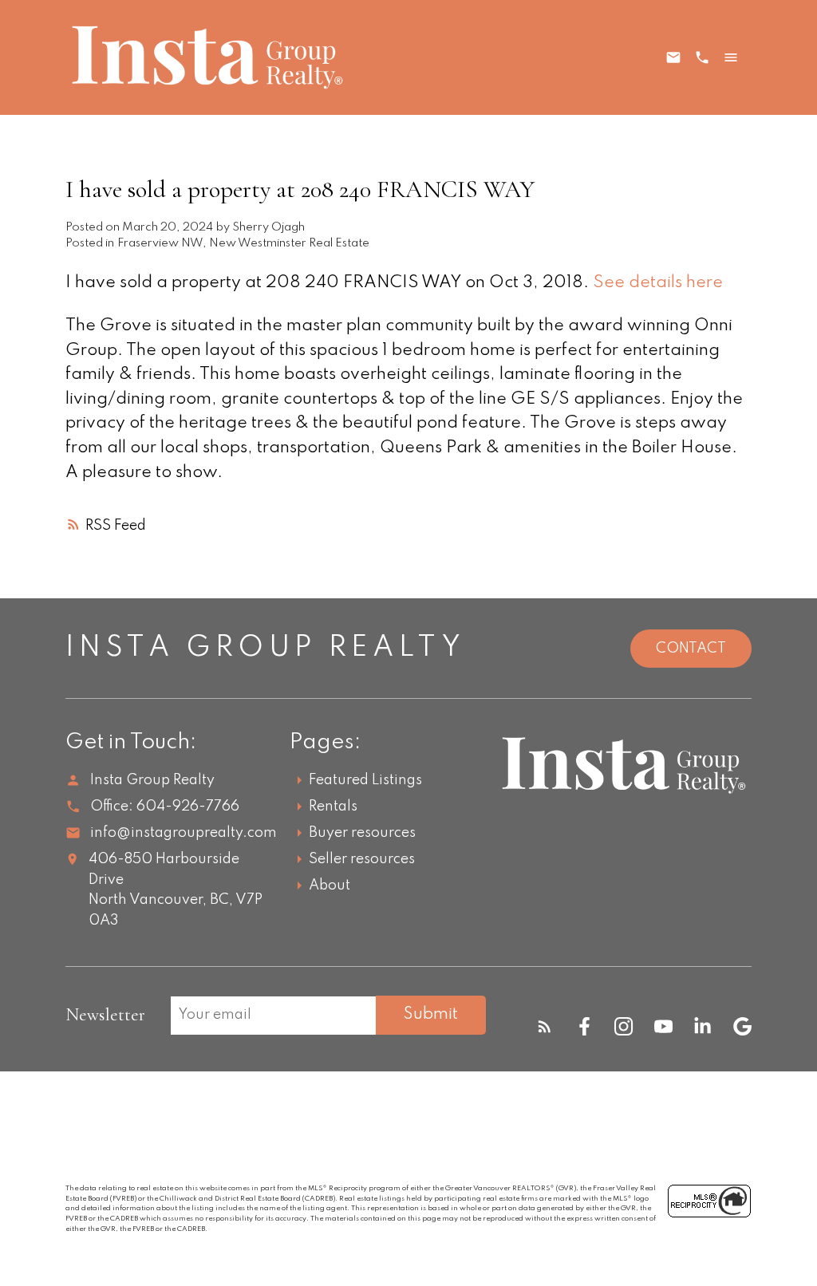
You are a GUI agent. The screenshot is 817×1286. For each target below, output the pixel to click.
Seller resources (362, 859)
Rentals (333, 806)
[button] (544, 1026)
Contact (691, 648)
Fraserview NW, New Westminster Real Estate (243, 243)
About (329, 885)
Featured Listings (365, 780)
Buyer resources (362, 833)
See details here (658, 282)
